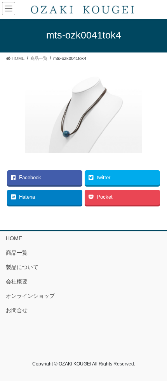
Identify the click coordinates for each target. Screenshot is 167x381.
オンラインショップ (30, 296)
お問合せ (17, 310)
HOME (14, 238)
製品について (22, 267)
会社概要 (17, 281)
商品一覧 (17, 253)
